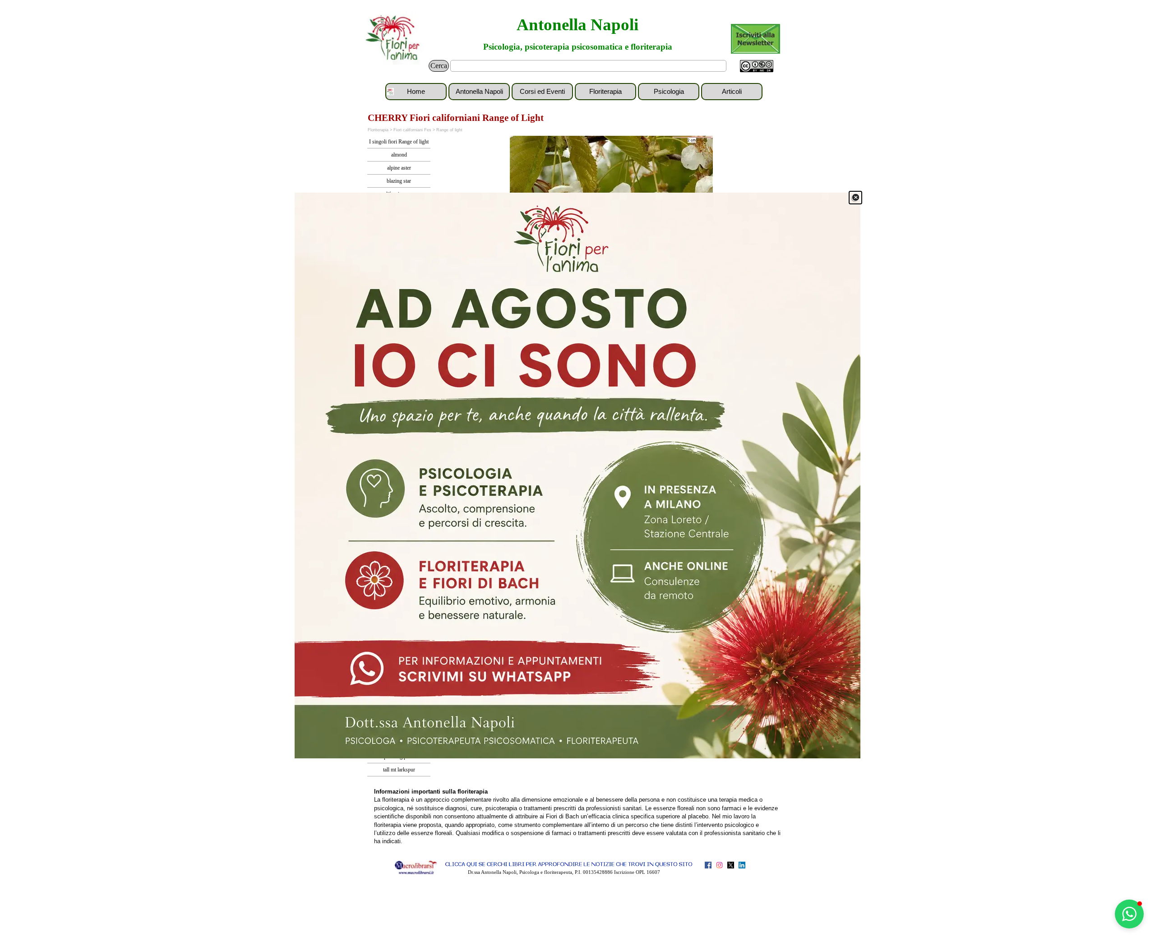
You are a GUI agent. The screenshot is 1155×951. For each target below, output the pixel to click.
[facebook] (708, 865)
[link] (577, 475)
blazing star (399, 181)
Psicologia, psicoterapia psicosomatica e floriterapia (577, 46)
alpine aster (399, 168)
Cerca (438, 65)
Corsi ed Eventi (542, 91)
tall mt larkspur (399, 769)
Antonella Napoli (577, 24)
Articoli (732, 91)
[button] (1129, 914)
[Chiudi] (855, 198)
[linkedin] (742, 865)
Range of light (449, 130)
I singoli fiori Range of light (399, 141)
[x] (730, 865)
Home (416, 91)
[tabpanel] (577, 816)
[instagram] (719, 865)
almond (399, 155)
